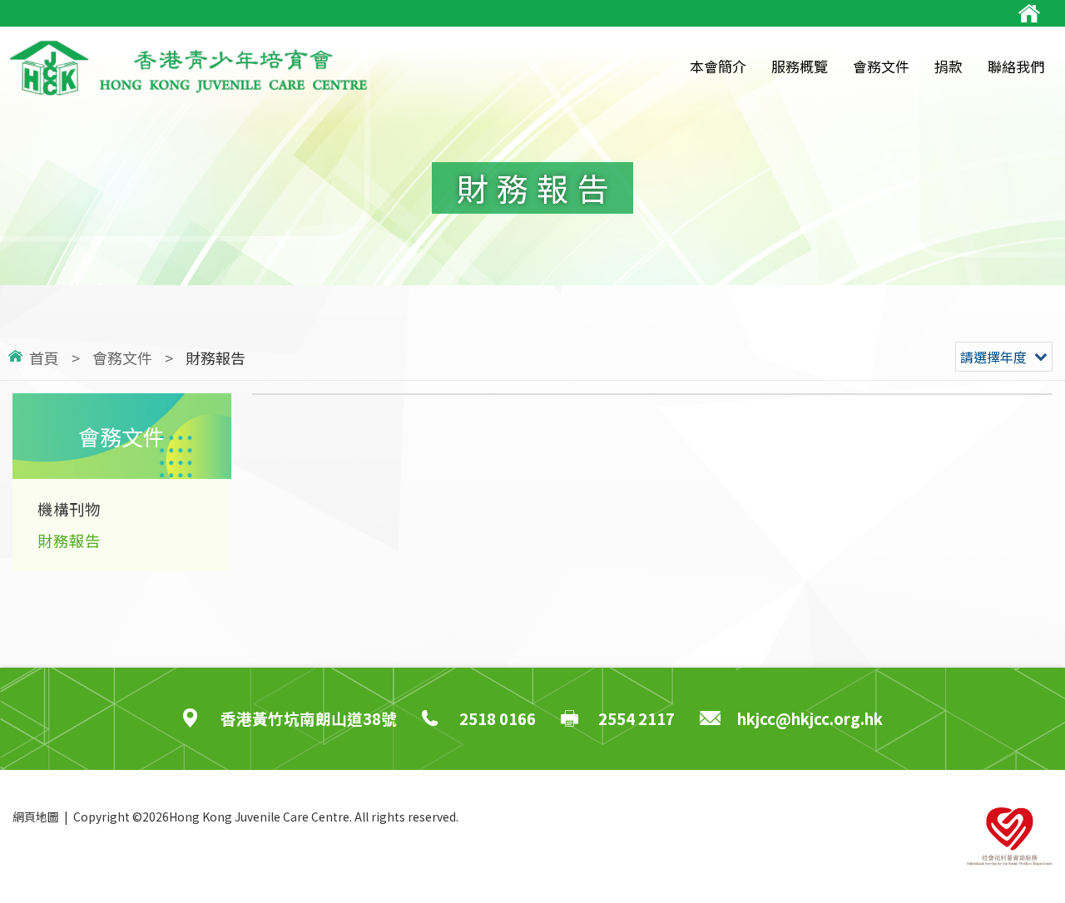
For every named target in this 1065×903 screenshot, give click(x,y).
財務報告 (69, 540)
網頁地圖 (35, 816)
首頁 (44, 358)
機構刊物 (69, 509)
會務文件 (122, 357)
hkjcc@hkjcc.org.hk (810, 718)
